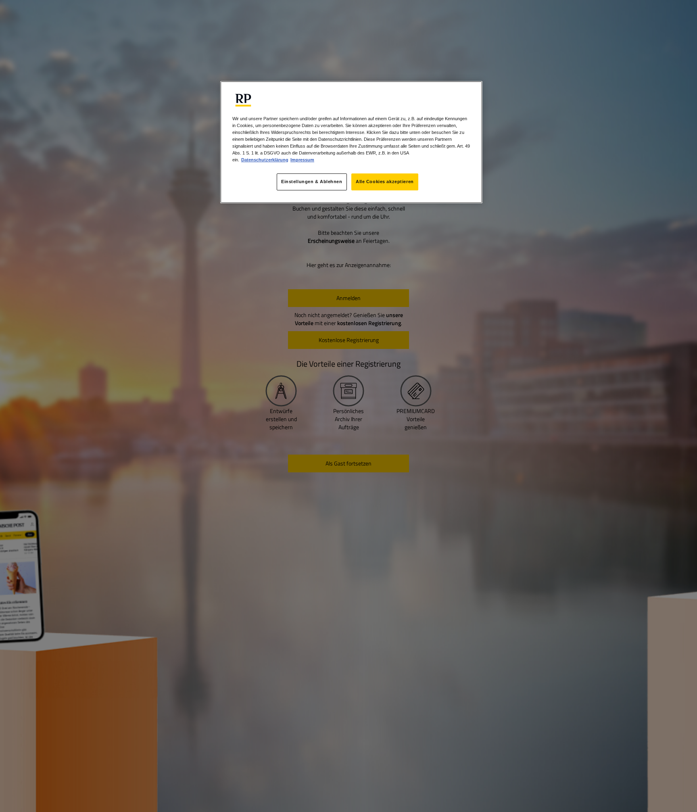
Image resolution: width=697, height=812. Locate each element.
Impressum (302, 160)
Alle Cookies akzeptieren (385, 182)
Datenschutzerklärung (264, 160)
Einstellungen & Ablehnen (311, 182)
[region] (351, 142)
